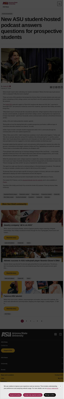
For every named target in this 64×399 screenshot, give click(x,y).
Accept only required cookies (32, 395)
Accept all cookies (15, 395)
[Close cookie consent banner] (60, 386)
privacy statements (52, 388)
